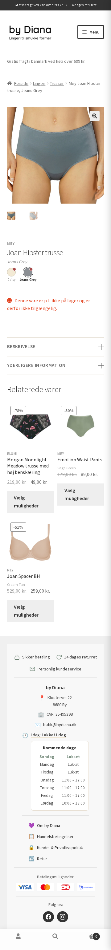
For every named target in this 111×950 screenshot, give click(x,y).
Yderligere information (36, 365)
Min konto (18, 939)
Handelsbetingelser (51, 836)
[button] (95, 116)
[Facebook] (48, 916)
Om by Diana (44, 825)
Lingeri (39, 83)
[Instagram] (62, 916)
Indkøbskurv (85, 934)
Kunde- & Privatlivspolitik (55, 847)
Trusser (57, 83)
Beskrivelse (21, 346)
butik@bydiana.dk (59, 724)
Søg (55, 939)
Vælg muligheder (26, 502)
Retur (37, 858)
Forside (21, 83)
